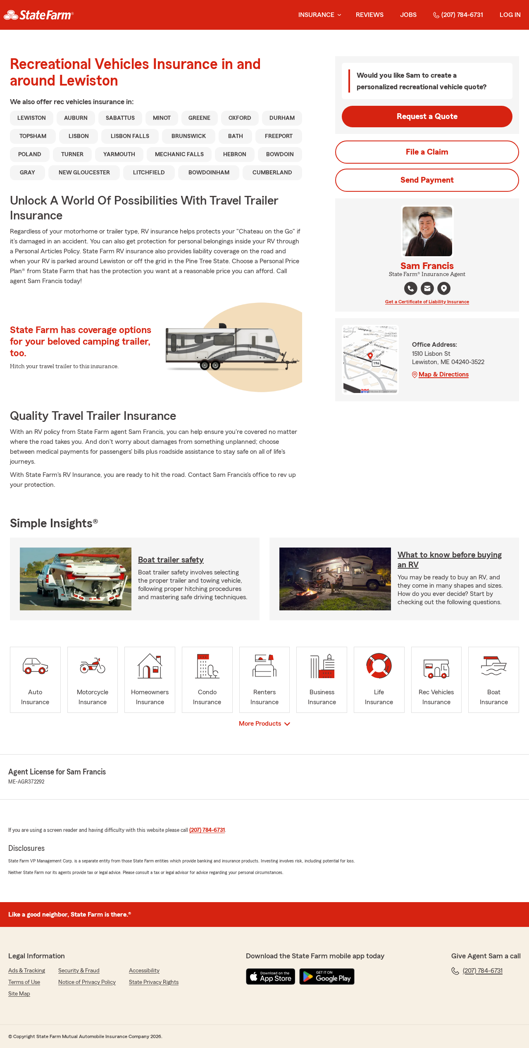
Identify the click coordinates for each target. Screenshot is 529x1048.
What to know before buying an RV (450, 560)
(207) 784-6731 (462, 15)
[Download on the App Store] (270, 976)
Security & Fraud (79, 971)
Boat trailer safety (171, 560)
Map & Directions (444, 374)
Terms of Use (24, 982)
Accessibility (144, 971)
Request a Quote (427, 116)
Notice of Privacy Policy (87, 982)
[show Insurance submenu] (337, 15)
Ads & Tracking (26, 971)
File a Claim (427, 152)
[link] (38, 15)
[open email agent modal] (427, 289)
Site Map (19, 994)
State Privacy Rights (154, 982)
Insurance (316, 15)
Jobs (408, 15)
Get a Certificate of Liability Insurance (427, 301)
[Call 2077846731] (410, 288)
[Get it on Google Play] (327, 976)
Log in (510, 15)
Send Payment (427, 180)
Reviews (370, 15)
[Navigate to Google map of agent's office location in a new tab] (443, 288)
